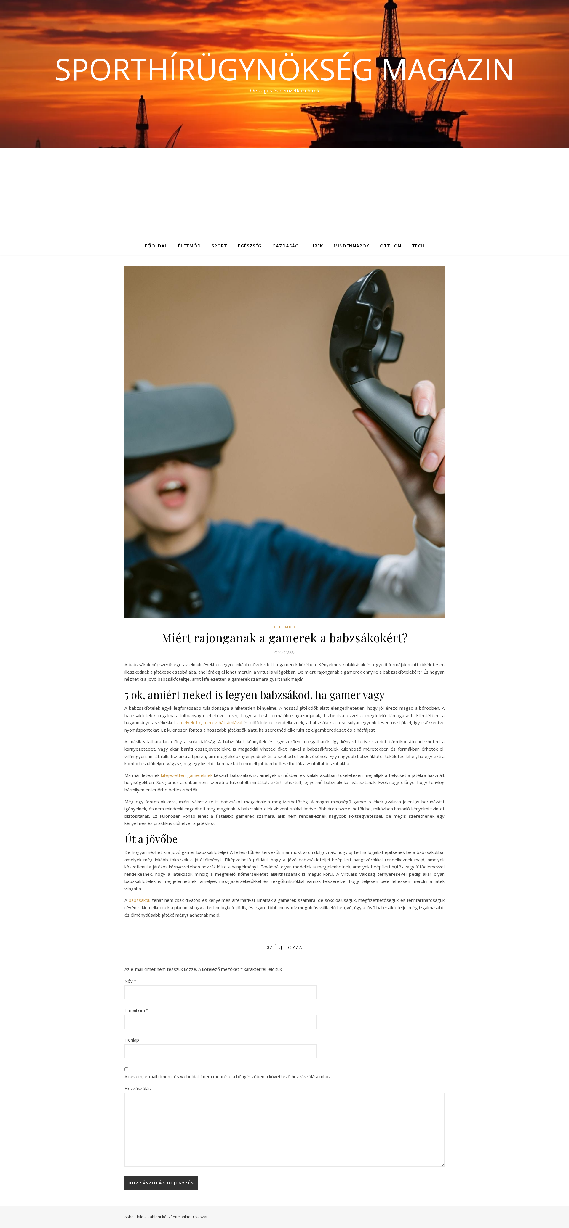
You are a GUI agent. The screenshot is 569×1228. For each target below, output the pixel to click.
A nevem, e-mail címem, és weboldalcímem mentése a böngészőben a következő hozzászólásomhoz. (228, 1076)
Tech (418, 246)
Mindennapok (351, 246)
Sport (219, 246)
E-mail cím (136, 1010)
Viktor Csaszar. (195, 1216)
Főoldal (156, 246)
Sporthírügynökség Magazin (284, 68)
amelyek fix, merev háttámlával (209, 722)
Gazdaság (285, 246)
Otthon (390, 246)
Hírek (316, 246)
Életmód (189, 246)
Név (130, 981)
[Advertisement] (284, 192)
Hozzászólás (137, 1088)
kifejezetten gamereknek (186, 775)
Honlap (131, 1040)
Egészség (250, 246)
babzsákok (139, 900)
